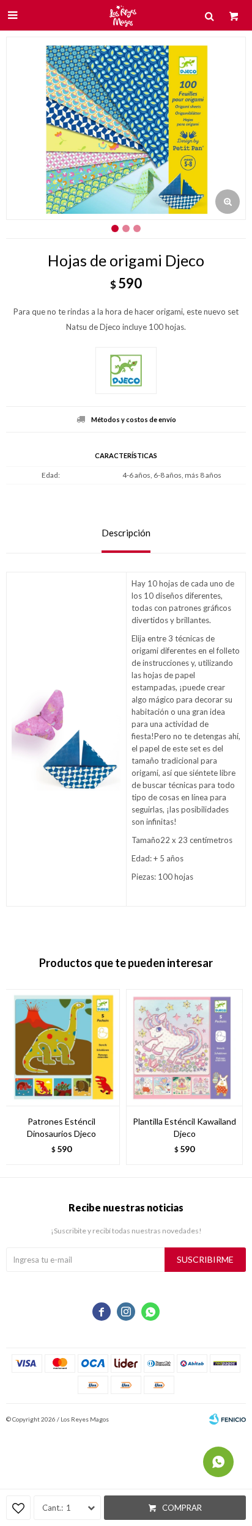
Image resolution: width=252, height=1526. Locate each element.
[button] (230, 1077)
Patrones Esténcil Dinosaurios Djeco (61, 1127)
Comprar (182, 1508)
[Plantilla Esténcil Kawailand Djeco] (184, 1047)
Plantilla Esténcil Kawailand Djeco (184, 1127)
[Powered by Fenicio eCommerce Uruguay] (227, 1419)
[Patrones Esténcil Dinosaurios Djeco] (61, 1047)
